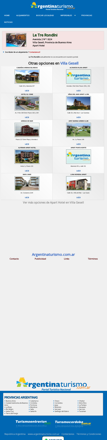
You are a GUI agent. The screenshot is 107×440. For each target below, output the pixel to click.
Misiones (58, 407)
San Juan (58, 409)
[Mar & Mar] (27, 191)
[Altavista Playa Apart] (78, 84)
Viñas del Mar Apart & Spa (78, 94)
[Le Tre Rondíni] (16, 46)
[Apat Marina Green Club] (78, 137)
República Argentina (15, 433)
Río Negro (9, 409)
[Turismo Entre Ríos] (33, 431)
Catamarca (34, 401)
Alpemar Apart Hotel (27, 147)
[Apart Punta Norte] (78, 164)
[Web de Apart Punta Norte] (79, 172)
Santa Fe (33, 411)
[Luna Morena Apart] (78, 191)
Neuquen (82, 407)
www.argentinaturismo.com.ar (43, 433)
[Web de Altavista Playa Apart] (79, 92)
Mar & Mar (27, 174)
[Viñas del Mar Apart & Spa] (78, 111)
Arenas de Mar (27, 121)
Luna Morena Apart (78, 174)
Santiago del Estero (62, 411)
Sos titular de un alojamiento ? (22, 52)
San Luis (82, 409)
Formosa (33, 405)
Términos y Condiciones (88, 433)
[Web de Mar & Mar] (27, 198)
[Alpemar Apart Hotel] (27, 164)
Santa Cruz (10, 411)
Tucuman (82, 411)
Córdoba (33, 403)
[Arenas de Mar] (27, 137)
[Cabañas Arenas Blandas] (27, 84)
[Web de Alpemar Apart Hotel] (27, 172)
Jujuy (56, 405)
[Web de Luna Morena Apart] (79, 198)
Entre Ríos (82, 403)
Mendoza (33, 407)
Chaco (57, 401)
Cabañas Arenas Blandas (27, 67)
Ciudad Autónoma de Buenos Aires (16, 404)
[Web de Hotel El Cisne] (27, 118)
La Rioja (9, 407)
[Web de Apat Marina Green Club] (79, 145)
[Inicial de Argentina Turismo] (53, 9)
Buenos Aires (11, 401)
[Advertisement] (53, 229)
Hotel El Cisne (27, 94)
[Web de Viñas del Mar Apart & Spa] (79, 118)
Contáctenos (68, 433)
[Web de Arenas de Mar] (27, 145)
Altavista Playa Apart (78, 67)
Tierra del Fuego (12, 413)
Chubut (81, 401)
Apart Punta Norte (78, 147)
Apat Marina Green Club (78, 121)
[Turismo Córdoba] (72, 431)
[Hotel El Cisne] (27, 111)
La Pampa (82, 405)
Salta (32, 409)
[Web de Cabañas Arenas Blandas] (27, 92)
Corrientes (59, 403)
